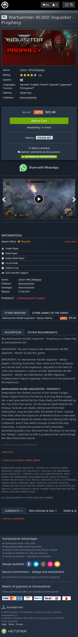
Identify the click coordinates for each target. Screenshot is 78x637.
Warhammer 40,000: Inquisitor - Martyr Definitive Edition (32, 318)
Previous (4, 199)
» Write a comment (12, 518)
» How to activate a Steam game (20, 460)
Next (74, 199)
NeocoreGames (28, 97)
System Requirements (42, 332)
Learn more (71, 241)
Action (23, 70)
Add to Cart (39, 121)
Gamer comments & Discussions (40, 152)
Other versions (15, 313)
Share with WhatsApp (43, 168)
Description (13, 332)
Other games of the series (50, 313)
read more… (8, 452)
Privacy (19, 624)
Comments (14, 510)
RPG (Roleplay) (37, 70)
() (47, 4)
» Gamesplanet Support (30, 298)
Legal (4, 624)
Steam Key (25, 92)
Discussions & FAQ (43, 510)
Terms (11, 624)
